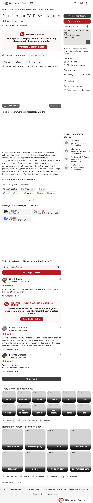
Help (65, 489)
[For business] (31, 3)
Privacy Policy (49, 489)
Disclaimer (58, 489)
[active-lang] (81, 3)
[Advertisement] (31, 133)
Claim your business (75, 86)
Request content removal (24, 489)
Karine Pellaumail (18, 327)
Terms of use (73, 489)
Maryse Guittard (17, 354)
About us (39, 489)
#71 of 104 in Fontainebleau (16, 26)
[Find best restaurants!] (16, 3)
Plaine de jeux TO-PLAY (22, 16)
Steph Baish (15, 279)
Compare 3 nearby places (31, 47)
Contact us (10, 489)
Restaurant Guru (54, 494)
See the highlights (31, 319)
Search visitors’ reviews (13, 267)
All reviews (30, 379)
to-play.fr (71, 81)
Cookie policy (84, 489)
